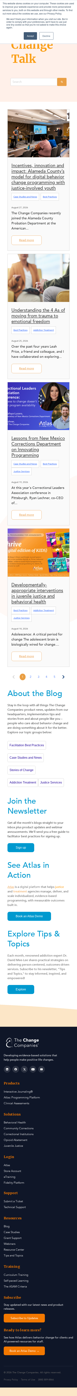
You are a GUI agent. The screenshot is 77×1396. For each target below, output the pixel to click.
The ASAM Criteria (15, 1286)
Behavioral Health (15, 1122)
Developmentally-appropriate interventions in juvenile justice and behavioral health (37, 593)
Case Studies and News (25, 196)
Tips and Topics (13, 1255)
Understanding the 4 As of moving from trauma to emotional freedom (38, 316)
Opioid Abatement (15, 1140)
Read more (26, 240)
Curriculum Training (16, 1275)
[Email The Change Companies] (41, 1069)
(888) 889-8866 (46, 1379)
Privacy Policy (11, 1379)
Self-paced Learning (16, 1281)
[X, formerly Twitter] (24, 1069)
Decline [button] (46, 35)
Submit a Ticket (13, 1201)
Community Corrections (18, 1128)
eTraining (9, 1177)
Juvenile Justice (13, 1146)
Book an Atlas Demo (29, 916)
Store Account (12, 1171)
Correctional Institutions (18, 1134)
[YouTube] (33, 1069)
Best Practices (50, 196)
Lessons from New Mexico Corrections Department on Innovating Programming (38, 446)
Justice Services (21, 471)
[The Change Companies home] (23, 1043)
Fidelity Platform (14, 1183)
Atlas (7, 1165)
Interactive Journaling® (18, 1092)
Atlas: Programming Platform (22, 1097)
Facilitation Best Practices (27, 745)
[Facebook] (15, 1069)
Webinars (9, 1244)
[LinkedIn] (7, 1069)
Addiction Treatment (43, 330)
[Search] (62, 82)
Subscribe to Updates (24, 1318)
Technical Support (15, 1207)
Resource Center (14, 1250)
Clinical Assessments (16, 1103)
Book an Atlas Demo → (24, 1351)
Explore (21, 989)
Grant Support (12, 1238)
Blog (7, 1226)
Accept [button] (30, 35)
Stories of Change (21, 770)
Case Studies (12, 1232)
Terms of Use (28, 1379)
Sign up (21, 847)
